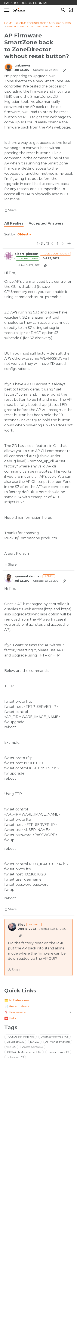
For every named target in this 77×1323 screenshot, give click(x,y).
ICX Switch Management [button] (23, 1052)
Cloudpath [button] (15, 1041)
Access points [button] (32, 1046)
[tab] (14, 223)
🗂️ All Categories (16, 1000)
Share (10, 210)
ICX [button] (34, 1041)
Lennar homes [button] (58, 1052)
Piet (21, 925)
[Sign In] (71, 10)
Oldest (23, 234)
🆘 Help (10, 1018)
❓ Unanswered (38, 1012)
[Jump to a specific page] (69, 243)
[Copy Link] (64, 70)
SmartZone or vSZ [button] (54, 1036)
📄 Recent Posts (16, 1006)
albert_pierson (26, 254)
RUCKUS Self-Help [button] (20, 1036)
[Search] (63, 10)
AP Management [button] (57, 1041)
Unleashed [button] (15, 1057)
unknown (22, 65)
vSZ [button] (11, 1046)
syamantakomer (28, 576)
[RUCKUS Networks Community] (19, 9)
